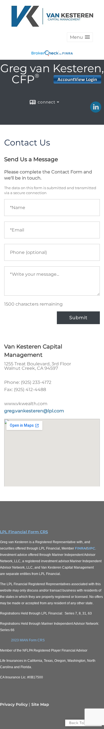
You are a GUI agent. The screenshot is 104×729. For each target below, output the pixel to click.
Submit (78, 317)
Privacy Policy (14, 704)
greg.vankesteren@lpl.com (34, 410)
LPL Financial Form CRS (24, 531)
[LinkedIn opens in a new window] (95, 110)
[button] (80, 37)
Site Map (40, 704)
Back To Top (81, 723)
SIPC (91, 548)
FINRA (80, 548)
